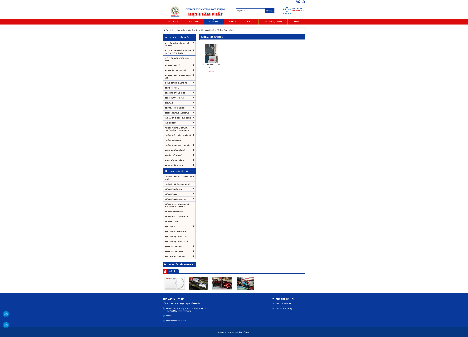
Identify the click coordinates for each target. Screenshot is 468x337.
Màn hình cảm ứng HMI (175, 93)
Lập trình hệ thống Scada (176, 236)
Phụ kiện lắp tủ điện (174, 165)
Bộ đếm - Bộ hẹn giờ (173, 155)
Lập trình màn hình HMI (175, 231)
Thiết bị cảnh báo (173, 140)
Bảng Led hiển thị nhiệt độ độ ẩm (178, 76)
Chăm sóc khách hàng (283, 308)
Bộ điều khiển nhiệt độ (175, 150)
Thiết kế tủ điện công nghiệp (177, 184)
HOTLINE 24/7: (298, 8)
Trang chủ (170, 30)
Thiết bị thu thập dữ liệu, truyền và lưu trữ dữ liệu (177, 129)
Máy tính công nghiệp (175, 108)
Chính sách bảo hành (283, 303)
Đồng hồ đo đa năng (174, 160)
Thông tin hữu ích (283, 299)
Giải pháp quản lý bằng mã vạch (177, 59)
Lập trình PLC (171, 226)
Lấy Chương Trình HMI (175, 256)
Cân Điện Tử (193, 30)
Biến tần (169, 103)
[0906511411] (6, 325)
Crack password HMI (174, 251)
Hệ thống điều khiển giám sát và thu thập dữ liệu (178, 52)
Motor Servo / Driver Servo (177, 113)
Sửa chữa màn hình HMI (175, 199)
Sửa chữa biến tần (173, 189)
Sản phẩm (181, 30)
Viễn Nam (246, 332)
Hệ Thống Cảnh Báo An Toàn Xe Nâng (177, 44)
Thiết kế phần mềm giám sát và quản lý (178, 178)
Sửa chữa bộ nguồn (174, 211)
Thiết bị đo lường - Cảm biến (177, 145)
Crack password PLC (174, 246)
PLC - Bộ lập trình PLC (174, 98)
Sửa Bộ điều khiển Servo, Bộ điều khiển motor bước (177, 205)
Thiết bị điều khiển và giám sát (178, 135)
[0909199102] (6, 314)
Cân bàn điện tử (207, 30)
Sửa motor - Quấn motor (176, 216)
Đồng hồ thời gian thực (176, 83)
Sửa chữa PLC (171, 194)
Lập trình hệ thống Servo (176, 241)
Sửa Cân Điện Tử (172, 221)
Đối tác (172, 271)
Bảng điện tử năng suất (176, 70)
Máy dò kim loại (172, 88)
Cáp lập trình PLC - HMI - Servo (178, 118)
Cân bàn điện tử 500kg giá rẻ (211, 65)
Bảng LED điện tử (172, 65)
